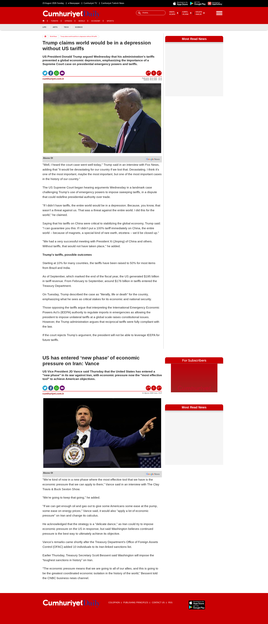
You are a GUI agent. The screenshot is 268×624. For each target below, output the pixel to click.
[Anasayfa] (71, 603)
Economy (95, 21)
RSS (170, 602)
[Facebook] (205, 27)
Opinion (68, 21)
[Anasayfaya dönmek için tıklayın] (71, 14)
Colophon (114, 602)
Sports (110, 21)
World (81, 21)
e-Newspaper (74, 3)
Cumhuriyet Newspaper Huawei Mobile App (215, 3)
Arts (55, 27)
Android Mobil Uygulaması (197, 607)
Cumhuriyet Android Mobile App (198, 3)
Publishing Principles (135, 602)
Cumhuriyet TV (90, 3)
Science (79, 27)
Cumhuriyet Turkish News (112, 3)
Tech (66, 27)
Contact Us (158, 602)
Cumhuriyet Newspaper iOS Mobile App (180, 3)
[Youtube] (221, 27)
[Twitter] (210, 27)
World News (53, 36)
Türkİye (54, 21)
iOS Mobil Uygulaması (197, 602)
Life (44, 27)
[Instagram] (216, 27)
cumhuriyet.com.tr (53, 78)
